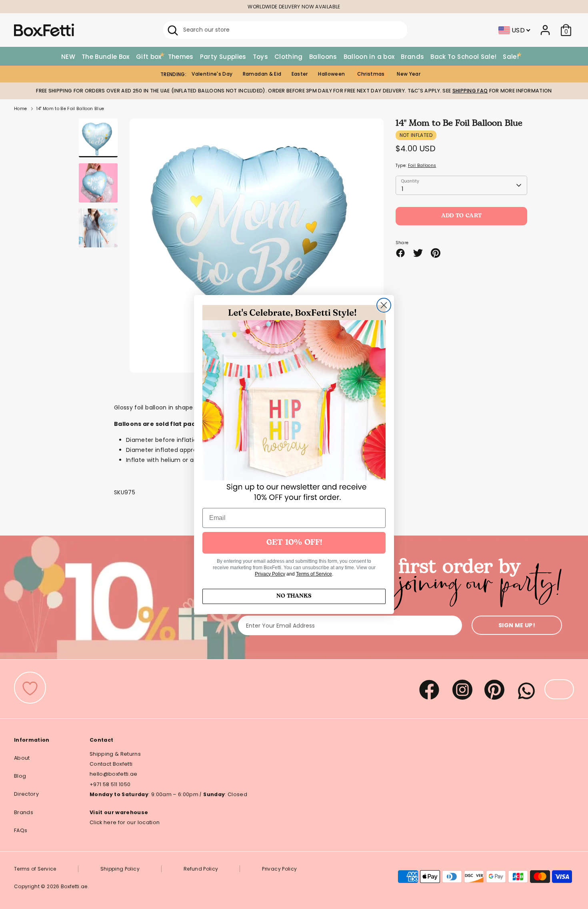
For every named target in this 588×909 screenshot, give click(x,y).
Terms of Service (314, 574)
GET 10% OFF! (294, 543)
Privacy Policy (270, 574)
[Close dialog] (384, 305)
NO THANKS (294, 596)
